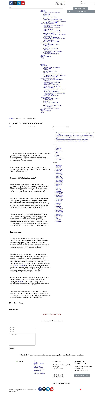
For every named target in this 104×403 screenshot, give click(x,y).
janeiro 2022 (59, 210)
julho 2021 (58, 218)
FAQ (42, 58)
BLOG (43, 55)
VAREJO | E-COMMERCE (51, 48)
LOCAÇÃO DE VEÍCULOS (51, 41)
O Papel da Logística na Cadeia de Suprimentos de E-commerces (71, 141)
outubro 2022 (59, 198)
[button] (52, 60)
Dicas (57, 149)
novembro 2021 (59, 213)
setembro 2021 (59, 215)
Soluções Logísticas (39, 363)
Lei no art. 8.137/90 (19, 265)
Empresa (36, 362)
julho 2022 (58, 202)
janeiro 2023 (59, 193)
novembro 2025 (59, 172)
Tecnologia (58, 159)
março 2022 (59, 207)
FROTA (46, 15)
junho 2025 (58, 176)
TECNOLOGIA (48, 52)
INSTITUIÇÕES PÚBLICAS (51, 53)
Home (11, 118)
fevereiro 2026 (59, 169)
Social (57, 156)
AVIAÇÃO (47, 47)
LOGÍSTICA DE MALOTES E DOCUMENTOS (52, 28)
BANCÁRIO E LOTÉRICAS (51, 44)
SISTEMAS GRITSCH (50, 22)
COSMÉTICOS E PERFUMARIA (53, 51)
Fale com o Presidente (39, 373)
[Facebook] (11, 3)
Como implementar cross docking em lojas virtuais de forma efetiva (72, 139)
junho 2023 (58, 187)
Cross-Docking (59, 148)
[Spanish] (73, 2)
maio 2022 (58, 204)
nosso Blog (21, 281)
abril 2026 (58, 168)
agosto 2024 (59, 177)
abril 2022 (58, 206)
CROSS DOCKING (49, 33)
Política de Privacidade (39, 369)
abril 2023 (58, 189)
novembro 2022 (59, 196)
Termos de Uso (37, 370)
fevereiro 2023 (59, 192)
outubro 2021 (59, 214)
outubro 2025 (59, 173)
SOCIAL (46, 18)
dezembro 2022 (59, 195)
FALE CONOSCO (46, 56)
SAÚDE (46, 49)
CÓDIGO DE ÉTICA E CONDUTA (56, 21)
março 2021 (59, 221)
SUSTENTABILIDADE (50, 17)
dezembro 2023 (59, 178)
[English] (70, 2)
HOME (43, 10)
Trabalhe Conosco (38, 367)
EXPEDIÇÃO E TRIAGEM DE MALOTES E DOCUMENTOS (52, 31)
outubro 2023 (59, 181)
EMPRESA (44, 11)
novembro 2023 (59, 180)
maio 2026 (58, 166)
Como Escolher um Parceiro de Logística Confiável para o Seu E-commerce (74, 135)
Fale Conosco (37, 366)
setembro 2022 (59, 199)
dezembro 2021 (59, 211)
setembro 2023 (59, 183)
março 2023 (59, 191)
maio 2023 (58, 188)
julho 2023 (58, 185)
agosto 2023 (59, 184)
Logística (58, 153)
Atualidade (58, 147)
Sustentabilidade (60, 158)
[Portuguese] (68, 2)
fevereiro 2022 (59, 208)
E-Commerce (59, 151)
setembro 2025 (59, 174)
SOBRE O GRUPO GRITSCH (52, 13)
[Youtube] (23, 3)
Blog (35, 365)
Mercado (58, 155)
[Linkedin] (19, 3)
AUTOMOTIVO (48, 45)
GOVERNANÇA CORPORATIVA (53, 19)
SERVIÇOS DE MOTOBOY (51, 37)
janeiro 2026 (59, 170)
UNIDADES (47, 14)
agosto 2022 (59, 200)
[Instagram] (15, 3)
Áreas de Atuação (45, 43)
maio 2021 (58, 219)
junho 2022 (58, 203)
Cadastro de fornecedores (40, 371)
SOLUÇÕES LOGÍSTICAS (48, 23)
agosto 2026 (59, 165)
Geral (57, 152)
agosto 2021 (59, 217)
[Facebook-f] (40, 389)
